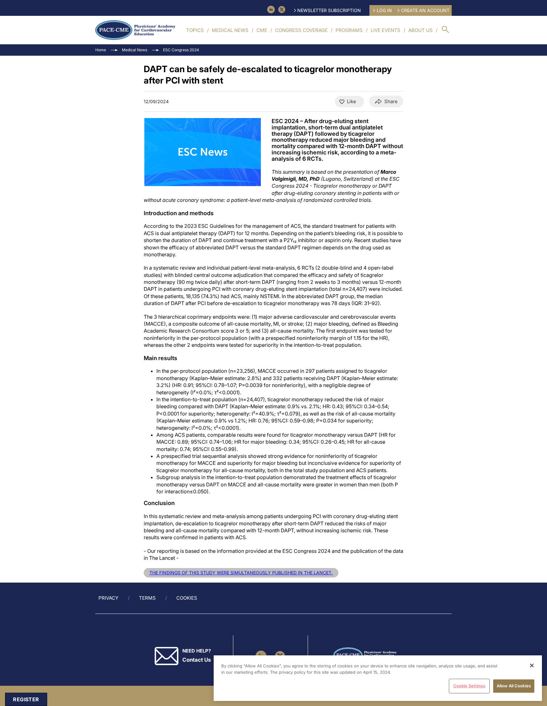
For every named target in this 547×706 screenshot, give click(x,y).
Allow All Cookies (514, 685)
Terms (147, 598)
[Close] (532, 665)
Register (26, 699)
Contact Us (196, 660)
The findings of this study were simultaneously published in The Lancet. (241, 572)
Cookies (186, 598)
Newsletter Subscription (329, 10)
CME (261, 30)
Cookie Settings (469, 685)
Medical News (230, 30)
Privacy (108, 598)
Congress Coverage (301, 30)
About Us (420, 30)
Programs (349, 30)
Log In (384, 10)
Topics (195, 30)
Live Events (385, 30)
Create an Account (425, 10)
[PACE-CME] (135, 30)
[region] (378, 678)
